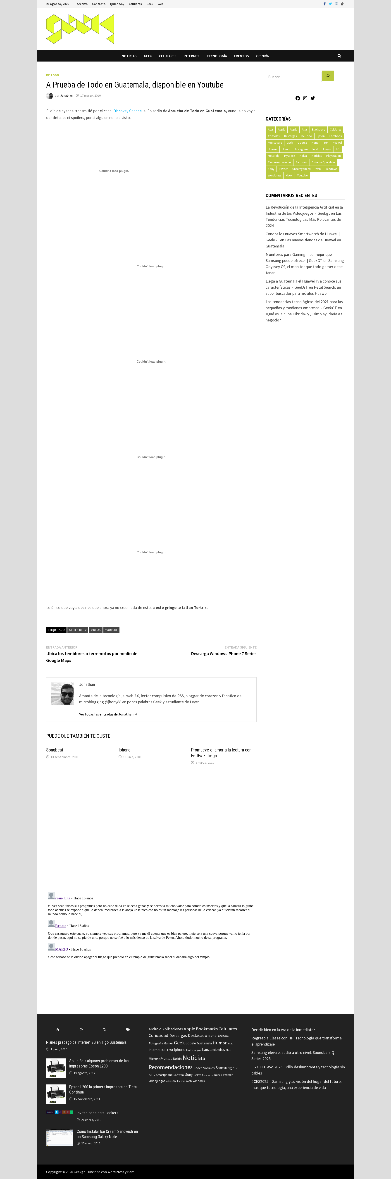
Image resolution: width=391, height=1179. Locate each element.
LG (337, 149)
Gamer (168, 1043)
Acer (270, 129)
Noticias (129, 56)
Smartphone (164, 1075)
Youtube (302, 175)
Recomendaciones (279, 162)
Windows (331, 169)
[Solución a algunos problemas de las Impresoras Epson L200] (56, 1061)
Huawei (337, 143)
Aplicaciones (172, 1029)
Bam (130, 1171)
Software (179, 1075)
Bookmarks (207, 1029)
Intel (315, 149)
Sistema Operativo (323, 162)
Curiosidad (158, 1035)
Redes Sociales (204, 1068)
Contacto (98, 4)
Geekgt (79, 1171)
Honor (315, 143)
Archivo (82, 4)
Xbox (289, 175)
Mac (228, 1050)
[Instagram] (337, 3)
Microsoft (156, 1059)
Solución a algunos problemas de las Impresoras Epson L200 (99, 1063)
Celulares (135, 4)
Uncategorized (301, 169)
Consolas (273, 136)
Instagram (301, 149)
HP (326, 143)
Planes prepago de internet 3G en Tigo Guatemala (86, 1042)
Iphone (125, 750)
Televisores (207, 1075)
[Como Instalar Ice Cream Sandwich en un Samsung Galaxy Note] (59, 1132)
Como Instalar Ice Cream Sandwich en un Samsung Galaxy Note (107, 1134)
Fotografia (156, 1043)
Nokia (303, 156)
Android (155, 1029)
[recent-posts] (81, 1029)
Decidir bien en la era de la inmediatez (283, 1029)
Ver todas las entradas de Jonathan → (108, 714)
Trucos (218, 1075)
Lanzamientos (213, 1049)
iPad (170, 1050)
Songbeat (54, 750)
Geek (149, 4)
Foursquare (275, 143)
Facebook (335, 136)
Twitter (283, 169)
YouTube (111, 630)
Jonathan (66, 95)
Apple (281, 129)
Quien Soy (117, 4)
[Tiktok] (342, 3)
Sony (271, 169)
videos (96, 630)
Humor (286, 149)
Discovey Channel (128, 110)
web (189, 1081)
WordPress (115, 1171)
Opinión (262, 56)
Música (168, 1059)
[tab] (57, 1029)
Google (302, 143)
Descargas (290, 136)
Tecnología (217, 56)
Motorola (273, 156)
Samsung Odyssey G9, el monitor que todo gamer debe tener (305, 266)
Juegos (326, 149)
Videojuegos (157, 1081)
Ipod (188, 1050)
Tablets (197, 1075)
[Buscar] (328, 76)
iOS (164, 1050)
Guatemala (204, 1043)
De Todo (52, 75)
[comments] (104, 1029)
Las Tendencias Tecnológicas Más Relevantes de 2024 (304, 219)
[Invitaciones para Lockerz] (59, 1113)
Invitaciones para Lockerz (97, 1112)
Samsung (301, 162)
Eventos (241, 56)
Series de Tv (77, 630)
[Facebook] (325, 3)
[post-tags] (128, 1029)
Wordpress (274, 175)
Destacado (197, 1035)
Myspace (289, 156)
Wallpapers (179, 1081)
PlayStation (333, 156)
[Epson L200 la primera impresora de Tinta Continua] (56, 1087)
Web (161, 4)
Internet (191, 56)
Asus (304, 129)
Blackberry (318, 129)
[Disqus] (151, 829)
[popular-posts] (57, 1029)
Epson (321, 136)
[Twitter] (331, 3)
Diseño (212, 1036)
